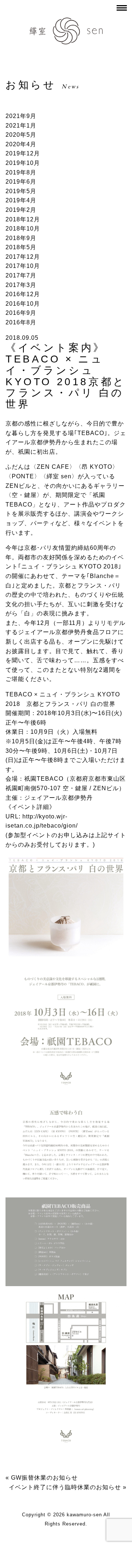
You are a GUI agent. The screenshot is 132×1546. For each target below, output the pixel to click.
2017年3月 (21, 285)
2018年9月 (21, 238)
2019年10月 (23, 163)
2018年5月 (21, 247)
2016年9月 (21, 313)
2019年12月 (23, 153)
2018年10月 (23, 228)
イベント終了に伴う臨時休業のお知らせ (65, 1487)
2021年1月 (21, 125)
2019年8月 (21, 172)
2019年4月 (21, 200)
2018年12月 (23, 219)
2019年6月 (21, 181)
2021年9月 (21, 116)
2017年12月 (23, 257)
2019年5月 (21, 191)
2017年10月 (23, 266)
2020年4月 (21, 144)
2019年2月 (21, 210)
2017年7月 (21, 275)
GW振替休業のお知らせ (44, 1478)
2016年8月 (21, 322)
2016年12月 (23, 294)
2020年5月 (21, 135)
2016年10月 (23, 304)
